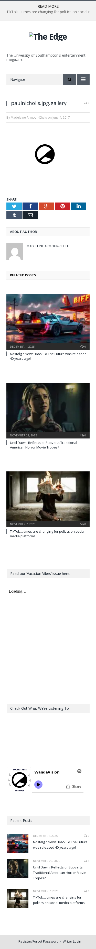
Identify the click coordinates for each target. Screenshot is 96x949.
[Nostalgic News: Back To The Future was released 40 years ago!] (48, 321)
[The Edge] (48, 35)
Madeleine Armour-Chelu (48, 246)
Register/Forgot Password (38, 941)
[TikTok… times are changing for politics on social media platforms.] (48, 498)
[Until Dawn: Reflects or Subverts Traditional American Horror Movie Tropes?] (48, 410)
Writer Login (72, 941)
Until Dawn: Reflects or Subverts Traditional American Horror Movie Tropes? (43, 445)
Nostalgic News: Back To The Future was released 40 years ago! (60, 845)
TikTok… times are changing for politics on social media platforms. (59, 900)
